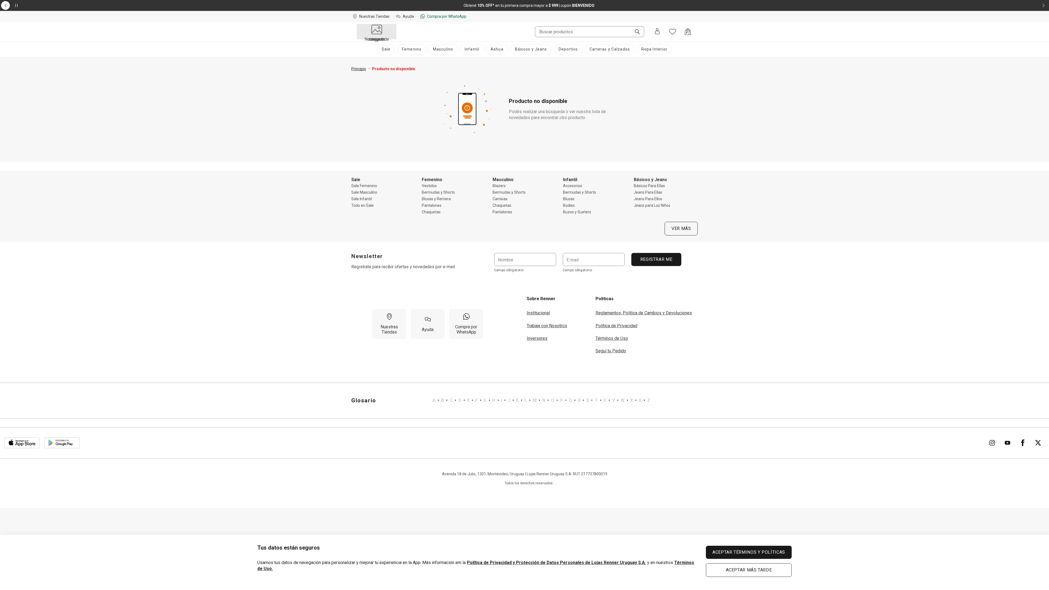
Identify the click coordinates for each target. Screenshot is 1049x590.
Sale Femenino (364, 186)
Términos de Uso (612, 338)
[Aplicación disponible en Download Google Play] (62, 442)
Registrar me (656, 259)
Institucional (538, 312)
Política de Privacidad (616, 325)
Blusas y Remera (436, 199)
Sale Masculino (364, 192)
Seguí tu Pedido (611, 350)
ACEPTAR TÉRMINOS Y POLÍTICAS (748, 552)
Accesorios (572, 186)
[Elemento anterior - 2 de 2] (5, 5)
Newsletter (367, 256)
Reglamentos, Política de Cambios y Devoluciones (644, 312)
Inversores (537, 338)
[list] (541, 400)
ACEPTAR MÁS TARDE (749, 570)
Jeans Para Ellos (648, 199)
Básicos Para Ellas (649, 186)
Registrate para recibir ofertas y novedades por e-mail (403, 266)
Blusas (568, 199)
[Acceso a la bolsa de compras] (687, 31)
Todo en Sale (362, 205)
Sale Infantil (361, 199)
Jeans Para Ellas (648, 192)
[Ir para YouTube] (1007, 442)
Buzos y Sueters (577, 212)
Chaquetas (431, 212)
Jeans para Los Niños (652, 205)
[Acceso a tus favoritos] (672, 31)
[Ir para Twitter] (1038, 442)
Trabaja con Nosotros (547, 325)
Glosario (363, 400)
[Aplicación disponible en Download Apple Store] (22, 442)
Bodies (569, 205)
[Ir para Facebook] (1022, 442)
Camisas (500, 199)
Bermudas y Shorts (438, 192)
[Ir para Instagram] (992, 442)
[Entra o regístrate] (657, 32)
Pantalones (431, 205)
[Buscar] (635, 32)
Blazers (499, 186)
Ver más (681, 228)
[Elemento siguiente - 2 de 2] (1043, 5)
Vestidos (429, 186)
